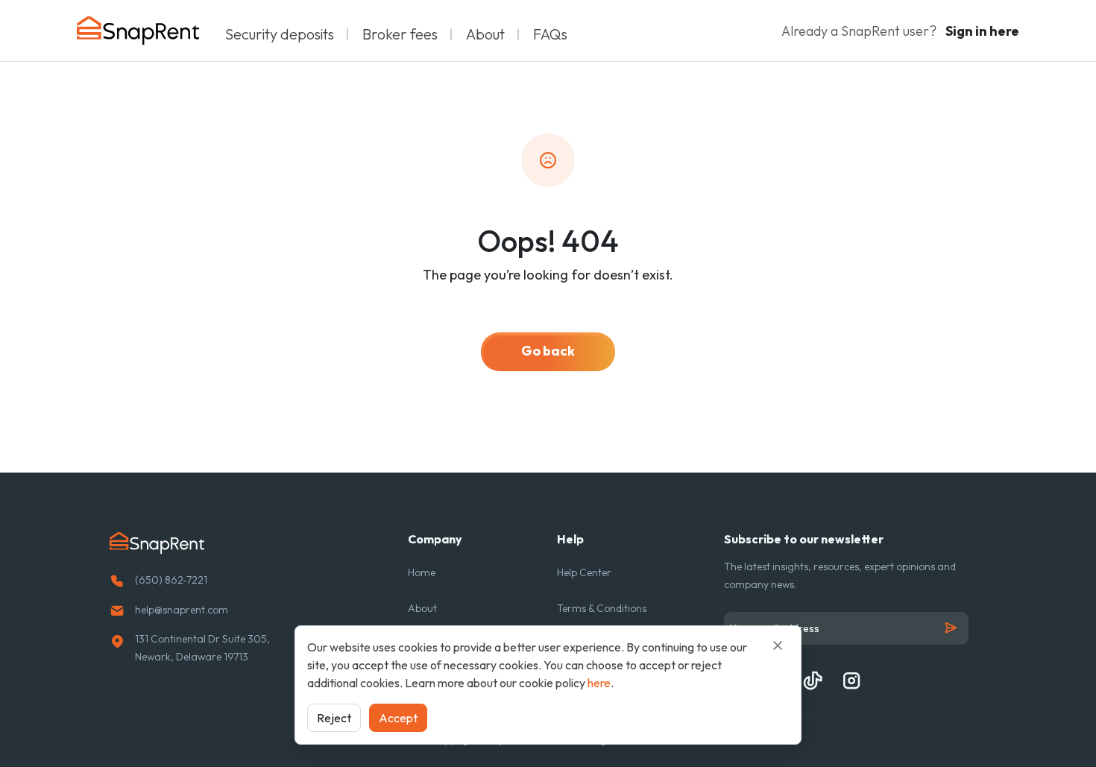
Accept (398, 717)
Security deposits (279, 34)
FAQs (550, 34)
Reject (334, 717)
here (599, 682)
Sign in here (982, 31)
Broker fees (400, 34)
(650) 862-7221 (171, 580)
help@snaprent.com (181, 609)
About (485, 34)
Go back (548, 350)
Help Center (584, 572)
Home (421, 572)
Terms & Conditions (601, 608)
